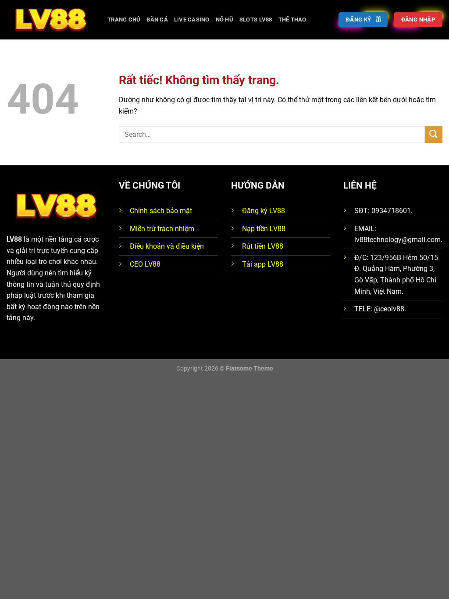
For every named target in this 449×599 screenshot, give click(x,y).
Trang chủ (123, 19)
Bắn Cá (157, 19)
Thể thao (292, 19)
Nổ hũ (224, 19)
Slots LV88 (255, 19)
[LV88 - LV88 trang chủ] (50, 19)
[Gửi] (433, 134)
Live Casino (192, 19)
